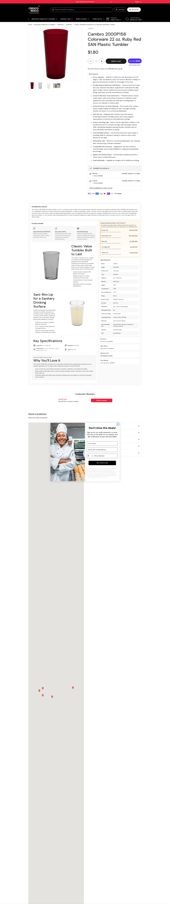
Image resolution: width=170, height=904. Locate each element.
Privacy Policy (99, 477)
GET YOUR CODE (102, 463)
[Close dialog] (117, 424)
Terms (105, 477)
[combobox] (90, 456)
